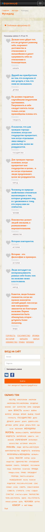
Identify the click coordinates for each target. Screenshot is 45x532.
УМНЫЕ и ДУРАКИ (11, 501)
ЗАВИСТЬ (31, 436)
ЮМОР (16, 505)
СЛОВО (15, 487)
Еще (6, 508)
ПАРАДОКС (25, 465)
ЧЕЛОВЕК (16, 213)
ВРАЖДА (16, 414)
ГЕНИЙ (37, 414)
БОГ (14, 407)
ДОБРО (24, 421)
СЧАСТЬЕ (10, 494)
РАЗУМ (25, 480)
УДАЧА (24, 498)
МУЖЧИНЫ (36, 451)
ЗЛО (37, 436)
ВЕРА (10, 410)
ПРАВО (15, 329)
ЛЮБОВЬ (10, 447)
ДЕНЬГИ (10, 421)
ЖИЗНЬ (9, 432)
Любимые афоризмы (18, 25)
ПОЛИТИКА (17, 469)
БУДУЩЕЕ (36, 407)
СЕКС (36, 483)
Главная (5, 10)
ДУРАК (15, 425)
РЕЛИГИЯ (32, 480)
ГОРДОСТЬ (17, 120)
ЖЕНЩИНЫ (30, 429)
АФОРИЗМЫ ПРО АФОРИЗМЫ (18, 403)
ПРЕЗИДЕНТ (32, 473)
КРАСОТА (32, 443)
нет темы (28, 505)
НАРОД (15, 183)
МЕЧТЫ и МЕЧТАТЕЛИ (31, 447)
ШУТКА (37, 502)
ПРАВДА (35, 469)
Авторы (15, 10)
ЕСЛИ (11, 429)
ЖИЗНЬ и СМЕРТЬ (22, 433)
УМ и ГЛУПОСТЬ (34, 498)
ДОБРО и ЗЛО (33, 421)
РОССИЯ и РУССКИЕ (24, 483)
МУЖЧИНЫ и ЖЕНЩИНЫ (18, 454)
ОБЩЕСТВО (10, 461)
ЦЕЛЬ (21, 502)
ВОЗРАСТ (26, 410)
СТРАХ (28, 491)
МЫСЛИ (19, 458)
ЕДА (38, 425)
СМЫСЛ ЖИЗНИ (33, 487)
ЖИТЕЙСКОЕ (21, 436)
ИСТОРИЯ (16, 247)
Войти (22, 381)
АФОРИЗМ (32, 400)
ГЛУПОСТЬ (12, 418)
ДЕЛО (35, 418)
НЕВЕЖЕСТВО (17, 234)
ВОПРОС (8, 414)
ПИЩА (9, 469)
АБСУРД (12, 400)
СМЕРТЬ (23, 487)
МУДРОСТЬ (25, 451)
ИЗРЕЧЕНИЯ (21, 440)
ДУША (22, 425)
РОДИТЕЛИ (11, 483)
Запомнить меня (14, 369)
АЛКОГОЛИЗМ (22, 400)
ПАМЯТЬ (16, 465)
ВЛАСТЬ (18, 410)
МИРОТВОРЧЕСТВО (12, 451)
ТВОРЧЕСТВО (34, 494)
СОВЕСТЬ (11, 491)
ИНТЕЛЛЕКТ (32, 440)
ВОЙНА (34, 410)
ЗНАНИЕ (11, 440)
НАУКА (33, 458)
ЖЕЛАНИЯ (19, 429)
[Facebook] (12, 375)
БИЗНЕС (8, 407)
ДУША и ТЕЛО (31, 425)
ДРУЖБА (16, 90)
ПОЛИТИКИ (26, 469)
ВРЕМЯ (23, 414)
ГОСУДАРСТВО (18, 153)
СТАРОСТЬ (20, 491)
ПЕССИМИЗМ (35, 465)
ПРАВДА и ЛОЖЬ (13, 472)
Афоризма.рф (10, 3)
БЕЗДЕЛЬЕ (34, 403)
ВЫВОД (30, 414)
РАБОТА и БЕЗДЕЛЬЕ (27, 476)
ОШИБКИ (9, 465)
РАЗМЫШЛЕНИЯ (16, 480)
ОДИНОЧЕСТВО (21, 462)
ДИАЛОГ (17, 421)
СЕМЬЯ (9, 487)
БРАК (29, 407)
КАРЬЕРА (16, 68)
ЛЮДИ (19, 447)
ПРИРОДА (14, 476)
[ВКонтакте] (6, 375)
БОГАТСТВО (21, 407)
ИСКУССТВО (14, 443)
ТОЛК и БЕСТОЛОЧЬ (13, 498)
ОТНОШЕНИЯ (34, 462)
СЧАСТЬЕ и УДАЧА (21, 494)
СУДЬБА (35, 491)
